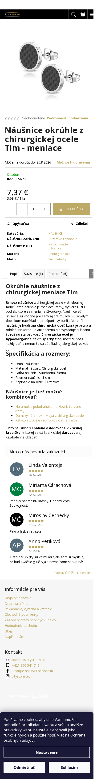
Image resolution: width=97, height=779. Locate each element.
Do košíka (75, 209)
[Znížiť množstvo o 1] (22, 209)
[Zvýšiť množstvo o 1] (44, 209)
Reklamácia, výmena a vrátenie (28, 609)
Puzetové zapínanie (62, 239)
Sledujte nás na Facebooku (32, 671)
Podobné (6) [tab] (57, 273)
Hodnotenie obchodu (21, 625)
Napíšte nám (14, 636)
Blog (8, 631)
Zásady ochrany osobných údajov (30, 620)
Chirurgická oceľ (59, 254)
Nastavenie (47, 752)
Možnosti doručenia (73, 162)
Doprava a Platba (18, 603)
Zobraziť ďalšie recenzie (72, 572)
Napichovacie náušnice (58, 246)
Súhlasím (69, 767)
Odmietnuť (24, 767)
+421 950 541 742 (25, 665)
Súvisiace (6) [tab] (33, 273)
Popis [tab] (14, 273)
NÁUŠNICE (55, 233)
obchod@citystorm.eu (28, 659)
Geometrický (57, 259)
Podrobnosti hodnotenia (67, 118)
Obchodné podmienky (21, 614)
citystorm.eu (21, 676)
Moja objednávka (18, 598)
